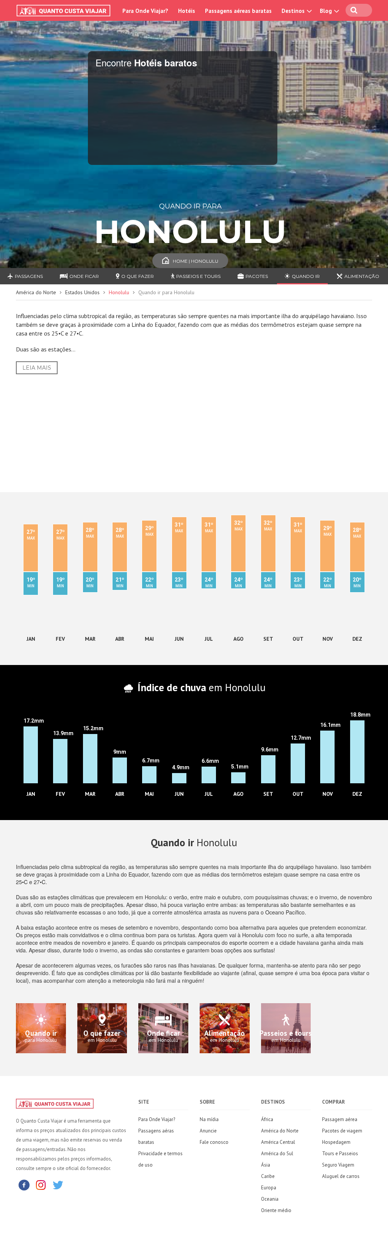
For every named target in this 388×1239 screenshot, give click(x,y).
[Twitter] (58, 1184)
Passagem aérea (339, 1119)
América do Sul (277, 1153)
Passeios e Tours (198, 276)
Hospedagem (336, 1142)
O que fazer (137, 276)
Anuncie (208, 1131)
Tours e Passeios (340, 1153)
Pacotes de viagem (342, 1131)
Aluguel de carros (341, 1176)
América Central (278, 1142)
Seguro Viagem (338, 1165)
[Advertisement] (194, 427)
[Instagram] (41, 1184)
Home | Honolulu (195, 261)
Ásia (265, 1165)
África (267, 1119)
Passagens (29, 276)
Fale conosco (214, 1142)
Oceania (269, 1199)
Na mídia (209, 1119)
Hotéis (186, 10)
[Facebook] (24, 1184)
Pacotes (257, 276)
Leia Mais (36, 367)
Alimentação (361, 276)
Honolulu (119, 292)
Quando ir (306, 276)
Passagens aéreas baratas (238, 10)
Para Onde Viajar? (145, 10)
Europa (268, 1187)
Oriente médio (276, 1210)
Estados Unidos (82, 292)
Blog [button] (326, 10)
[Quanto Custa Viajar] (65, 10)
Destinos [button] (294, 10)
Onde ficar (84, 276)
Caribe (268, 1176)
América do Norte (36, 292)
